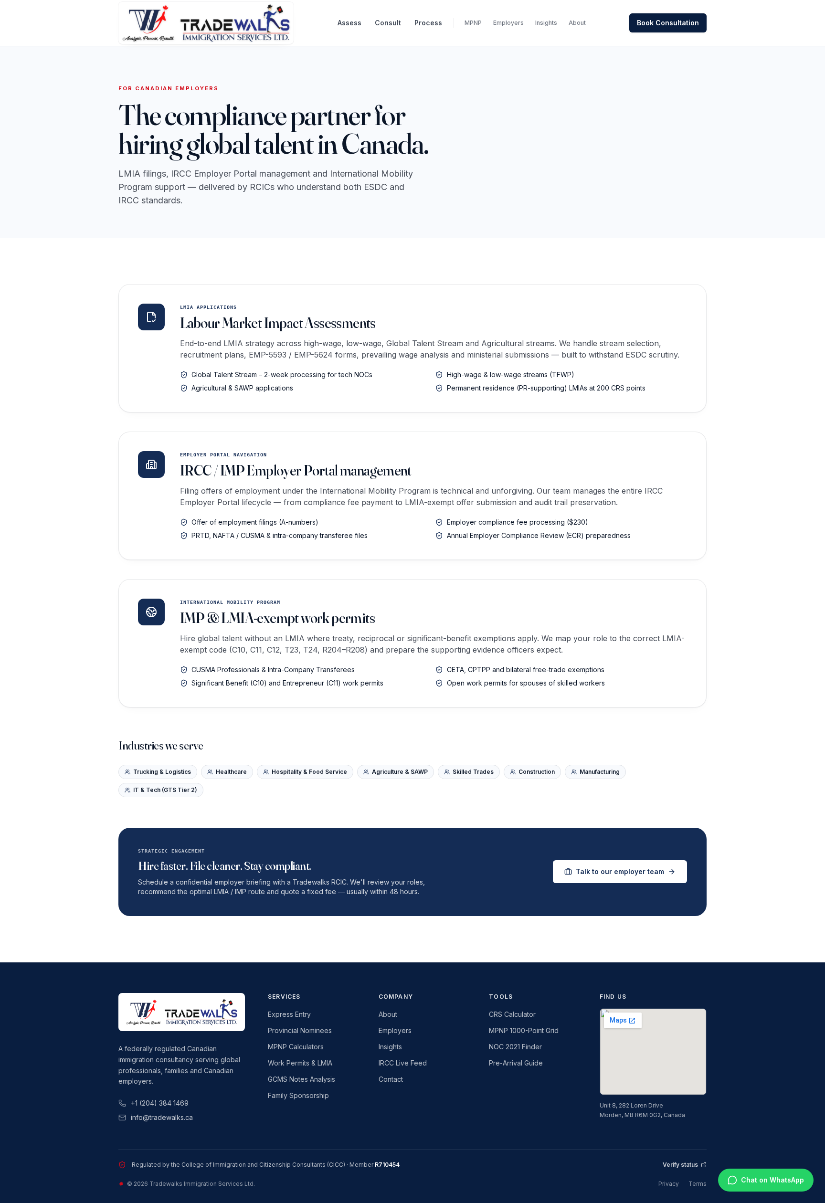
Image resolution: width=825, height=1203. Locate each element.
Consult (388, 23)
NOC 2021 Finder (515, 1047)
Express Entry (289, 1014)
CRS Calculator (512, 1014)
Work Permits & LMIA (300, 1063)
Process (428, 23)
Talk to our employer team (620, 871)
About (577, 22)
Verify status (680, 1164)
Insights (546, 22)
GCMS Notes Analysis (301, 1079)
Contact (391, 1079)
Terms (697, 1183)
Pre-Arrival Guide (516, 1063)
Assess (349, 23)
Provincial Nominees (300, 1030)
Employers (508, 22)
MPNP (473, 22)
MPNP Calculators (296, 1047)
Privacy (668, 1183)
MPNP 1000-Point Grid (524, 1030)
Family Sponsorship (298, 1095)
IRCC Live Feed (403, 1063)
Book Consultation (668, 23)
